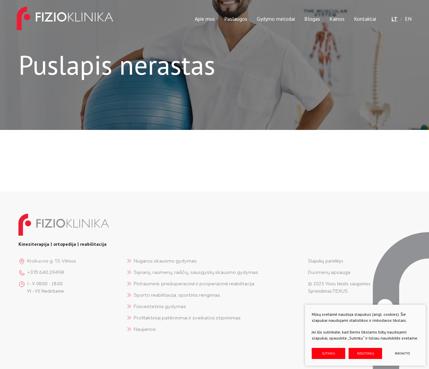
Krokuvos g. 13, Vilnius (51, 261)
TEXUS (340, 291)
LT (394, 18)
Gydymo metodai (276, 18)
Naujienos (145, 329)
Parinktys (402, 353)
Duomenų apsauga (329, 272)
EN (408, 18)
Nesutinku (365, 353)
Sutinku (328, 353)
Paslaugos (235, 18)
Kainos (337, 18)
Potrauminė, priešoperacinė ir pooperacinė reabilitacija (194, 284)
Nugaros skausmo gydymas (165, 261)
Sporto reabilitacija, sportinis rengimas (177, 295)
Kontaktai (365, 18)
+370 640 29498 (45, 272)
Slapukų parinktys (325, 261)
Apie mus (205, 18)
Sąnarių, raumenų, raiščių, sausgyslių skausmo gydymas (196, 272)
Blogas (312, 18)
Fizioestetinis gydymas (160, 306)
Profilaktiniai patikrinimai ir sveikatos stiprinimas (187, 318)
